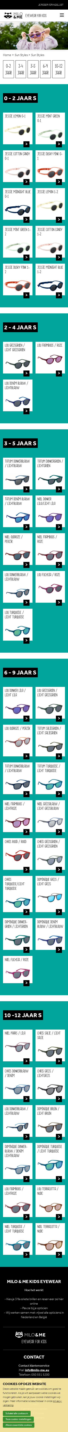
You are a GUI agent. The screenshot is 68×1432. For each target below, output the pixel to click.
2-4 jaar (21, 70)
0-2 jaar (8, 70)
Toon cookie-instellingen (18, 1419)
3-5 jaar (33, 70)
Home (7, 55)
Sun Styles (21, 55)
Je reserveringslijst (50, 4)
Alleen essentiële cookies (18, 1425)
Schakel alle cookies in (16, 1413)
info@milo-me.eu (37, 1370)
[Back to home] (14, 15)
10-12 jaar (58, 70)
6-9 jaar (45, 70)
